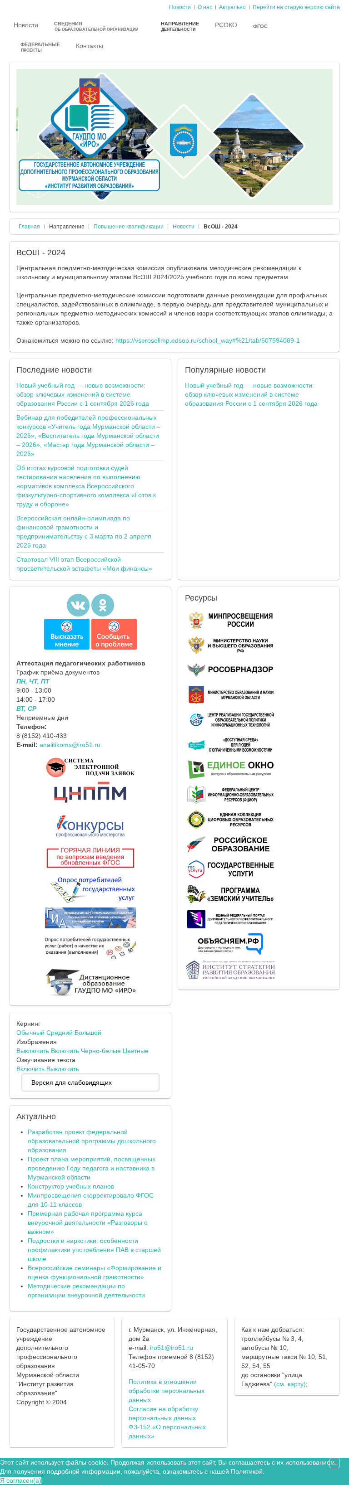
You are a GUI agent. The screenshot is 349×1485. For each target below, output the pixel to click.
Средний (59, 1032)
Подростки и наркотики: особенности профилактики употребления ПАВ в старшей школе (94, 1249)
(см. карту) (290, 1384)
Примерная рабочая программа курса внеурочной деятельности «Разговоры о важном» (88, 1222)
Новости (183, 226)
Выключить (32, 1050)
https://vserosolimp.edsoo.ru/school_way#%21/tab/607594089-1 (207, 340)
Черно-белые (101, 1050)
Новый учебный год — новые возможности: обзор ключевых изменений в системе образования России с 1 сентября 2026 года (82, 394)
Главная (29, 226)
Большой (88, 1032)
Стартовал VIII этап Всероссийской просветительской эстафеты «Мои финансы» (84, 564)
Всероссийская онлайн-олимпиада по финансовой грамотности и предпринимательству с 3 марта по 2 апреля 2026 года (83, 531)
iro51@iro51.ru (171, 1347)
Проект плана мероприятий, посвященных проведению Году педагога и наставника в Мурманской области (91, 1168)
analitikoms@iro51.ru (70, 744)
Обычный (30, 1032)
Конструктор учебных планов (71, 1186)
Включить (65, 1050)
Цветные (136, 1050)
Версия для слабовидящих (71, 1082)
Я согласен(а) (20, 1480)
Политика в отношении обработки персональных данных (166, 1390)
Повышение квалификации (129, 226)
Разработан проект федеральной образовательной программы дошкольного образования (92, 1141)
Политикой (247, 1471)
